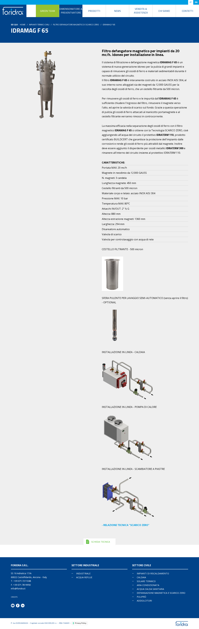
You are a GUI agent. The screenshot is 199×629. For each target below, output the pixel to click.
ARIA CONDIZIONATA (148, 585)
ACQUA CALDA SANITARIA (150, 589)
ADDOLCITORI (144, 600)
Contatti (187, 11)
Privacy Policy (80, 623)
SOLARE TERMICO (146, 581)
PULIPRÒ (141, 596)
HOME (22, 24)
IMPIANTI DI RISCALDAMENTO (153, 573)
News (117, 11)
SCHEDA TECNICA (100, 541)
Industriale (83, 573)
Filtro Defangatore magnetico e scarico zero (76, 24)
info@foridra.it (18, 588)
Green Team (47, 11)
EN (196, 2)
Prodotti (94, 11)
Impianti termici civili (39, 24)
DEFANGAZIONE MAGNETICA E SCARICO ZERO (161, 592)
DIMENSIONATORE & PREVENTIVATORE (70, 10)
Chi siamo (164, 11)
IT (191, 2)
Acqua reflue (84, 577)
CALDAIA (141, 577)
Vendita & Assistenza (141, 10)
